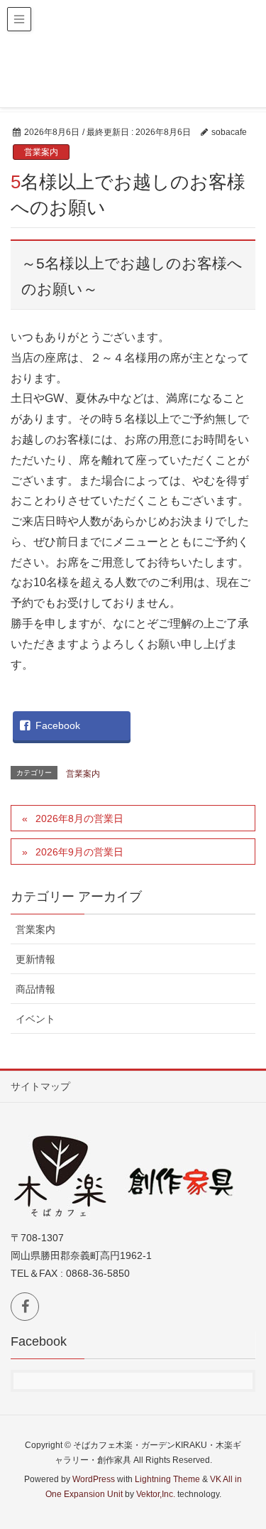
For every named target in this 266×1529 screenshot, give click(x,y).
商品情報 (35, 989)
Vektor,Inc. (155, 1494)
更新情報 (35, 959)
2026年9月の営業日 (79, 852)
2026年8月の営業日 (79, 818)
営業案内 (41, 152)
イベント (35, 1019)
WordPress (93, 1479)
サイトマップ (40, 1086)
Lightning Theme (167, 1479)
